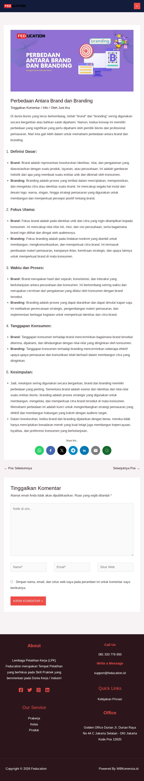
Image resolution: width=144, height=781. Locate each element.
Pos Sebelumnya (18, 468)
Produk (34, 730)
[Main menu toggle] (137, 6)
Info (45, 108)
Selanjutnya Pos (126, 468)
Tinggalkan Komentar (25, 108)
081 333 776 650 (110, 654)
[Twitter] (29, 690)
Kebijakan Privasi (110, 699)
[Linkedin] (47, 690)
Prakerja (34, 718)
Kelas (34, 724)
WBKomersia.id (127, 768)
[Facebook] (21, 690)
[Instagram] (38, 690)
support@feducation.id (110, 673)
